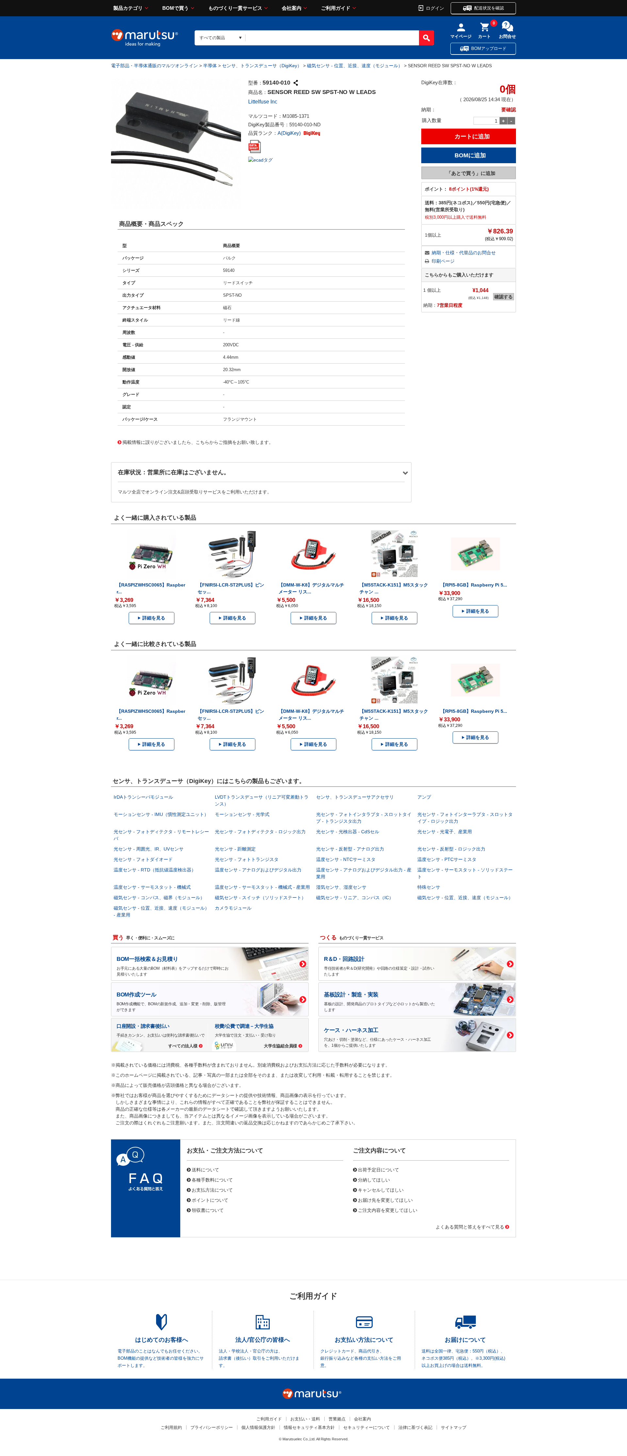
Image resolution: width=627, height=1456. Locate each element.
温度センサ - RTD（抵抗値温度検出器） (155, 869)
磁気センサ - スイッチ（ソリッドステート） (260, 897)
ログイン (435, 7)
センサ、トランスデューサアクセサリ (355, 797)
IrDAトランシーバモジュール (143, 797)
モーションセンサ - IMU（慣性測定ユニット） (161, 814)
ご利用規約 (171, 1427)
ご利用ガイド (335, 8)
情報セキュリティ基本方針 (309, 1427)
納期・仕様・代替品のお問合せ (464, 252)
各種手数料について (212, 1179)
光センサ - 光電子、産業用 (444, 831)
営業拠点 (337, 1419)
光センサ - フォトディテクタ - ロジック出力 (260, 831)
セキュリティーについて (366, 1427)
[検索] (426, 37)
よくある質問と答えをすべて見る (470, 1226)
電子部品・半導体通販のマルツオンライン (154, 65)
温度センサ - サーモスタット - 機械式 (152, 887)
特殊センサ (428, 887)
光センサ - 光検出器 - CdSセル (347, 831)
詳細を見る (153, 617)
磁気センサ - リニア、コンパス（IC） (355, 897)
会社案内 (291, 8)
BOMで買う (175, 8)
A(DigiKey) (290, 133)
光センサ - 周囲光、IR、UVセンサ (149, 849)
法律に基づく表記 (415, 1427)
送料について (205, 1169)
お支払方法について (212, 1189)
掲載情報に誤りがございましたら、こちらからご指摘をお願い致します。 (197, 442)
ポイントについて (210, 1200)
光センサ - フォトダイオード (143, 859)
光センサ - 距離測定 (235, 849)
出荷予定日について (378, 1169)
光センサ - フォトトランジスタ (247, 859)
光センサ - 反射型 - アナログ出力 (350, 849)
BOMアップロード (488, 48)
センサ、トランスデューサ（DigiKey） (262, 65)
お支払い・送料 (305, 1419)
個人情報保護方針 (258, 1427)
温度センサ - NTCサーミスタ (346, 859)
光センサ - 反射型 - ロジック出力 (451, 849)
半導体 (210, 65)
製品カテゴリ (128, 8)
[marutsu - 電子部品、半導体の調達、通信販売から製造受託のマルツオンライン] (144, 38)
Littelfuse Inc (262, 101)
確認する (503, 296)
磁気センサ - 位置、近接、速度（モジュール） (355, 65)
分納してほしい (374, 1179)
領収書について (208, 1210)
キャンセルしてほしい (381, 1189)
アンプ (424, 797)
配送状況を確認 (489, 8)
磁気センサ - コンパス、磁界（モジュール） (159, 897)
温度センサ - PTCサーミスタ (446, 859)
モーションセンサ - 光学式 (242, 814)
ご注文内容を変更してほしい (387, 1210)
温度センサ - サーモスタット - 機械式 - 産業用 (262, 887)
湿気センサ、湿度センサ (341, 887)
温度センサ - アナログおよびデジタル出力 (258, 869)
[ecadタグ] (260, 159)
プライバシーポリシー (211, 1427)
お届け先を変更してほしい (385, 1200)
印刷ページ (443, 261)
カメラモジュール (233, 908)
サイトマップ (453, 1427)
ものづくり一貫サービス (235, 8)
